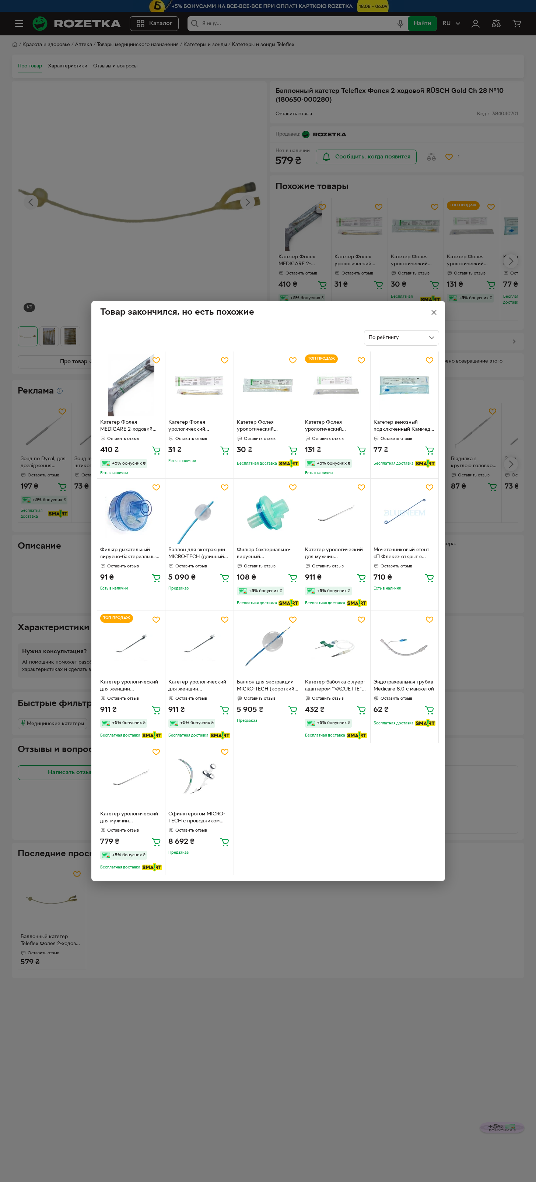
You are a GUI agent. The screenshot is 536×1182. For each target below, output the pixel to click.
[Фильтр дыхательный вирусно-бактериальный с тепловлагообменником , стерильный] (131, 513)
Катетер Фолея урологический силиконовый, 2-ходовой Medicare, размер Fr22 (335, 426)
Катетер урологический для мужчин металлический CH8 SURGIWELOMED (129, 818)
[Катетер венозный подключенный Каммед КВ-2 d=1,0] (405, 385)
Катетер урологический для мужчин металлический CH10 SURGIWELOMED (334, 554)
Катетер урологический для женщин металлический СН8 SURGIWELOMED (197, 686)
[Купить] (156, 450)
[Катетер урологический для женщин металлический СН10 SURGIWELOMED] (131, 645)
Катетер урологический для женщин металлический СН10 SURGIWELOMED (129, 686)
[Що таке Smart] (288, 463)
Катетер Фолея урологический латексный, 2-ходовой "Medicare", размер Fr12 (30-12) (265, 426)
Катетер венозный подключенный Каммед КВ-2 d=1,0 (402, 426)
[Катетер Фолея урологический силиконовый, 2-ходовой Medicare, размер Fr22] (336, 385)
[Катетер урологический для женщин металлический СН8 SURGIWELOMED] (199, 645)
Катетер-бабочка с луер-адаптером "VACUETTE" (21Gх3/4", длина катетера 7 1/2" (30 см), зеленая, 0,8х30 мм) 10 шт (335, 686)
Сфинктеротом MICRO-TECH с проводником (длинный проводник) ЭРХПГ (196, 818)
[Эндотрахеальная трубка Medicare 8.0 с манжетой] (405, 645)
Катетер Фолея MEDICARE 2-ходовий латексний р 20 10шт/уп (129, 426)
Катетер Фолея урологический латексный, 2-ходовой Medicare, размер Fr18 (194, 426)
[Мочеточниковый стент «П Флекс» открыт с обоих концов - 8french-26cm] (405, 513)
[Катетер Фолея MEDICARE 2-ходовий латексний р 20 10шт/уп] (131, 385)
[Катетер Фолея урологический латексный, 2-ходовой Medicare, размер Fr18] (199, 385)
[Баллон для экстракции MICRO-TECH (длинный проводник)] (199, 513)
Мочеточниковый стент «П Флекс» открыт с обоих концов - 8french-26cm (403, 554)
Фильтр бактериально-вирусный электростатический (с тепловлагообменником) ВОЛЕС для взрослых (266, 554)
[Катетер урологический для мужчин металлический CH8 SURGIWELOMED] (131, 777)
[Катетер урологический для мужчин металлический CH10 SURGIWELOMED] (336, 513)
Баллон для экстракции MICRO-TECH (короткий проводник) (265, 686)
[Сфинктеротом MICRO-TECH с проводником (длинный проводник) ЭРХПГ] (199, 777)
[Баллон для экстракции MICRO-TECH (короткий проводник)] (268, 645)
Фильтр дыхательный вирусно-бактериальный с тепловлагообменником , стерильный (131, 554)
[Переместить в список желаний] (156, 360)
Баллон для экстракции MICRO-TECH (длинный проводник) (196, 554)
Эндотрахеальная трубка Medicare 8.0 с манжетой (404, 686)
